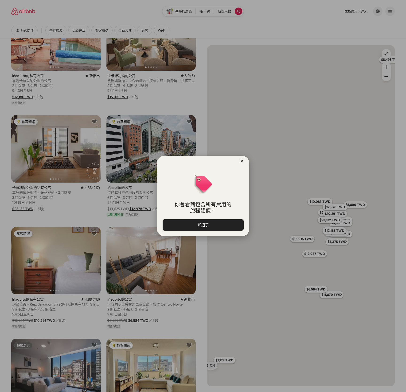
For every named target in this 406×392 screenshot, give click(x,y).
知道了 (203, 224)
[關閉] (242, 161)
